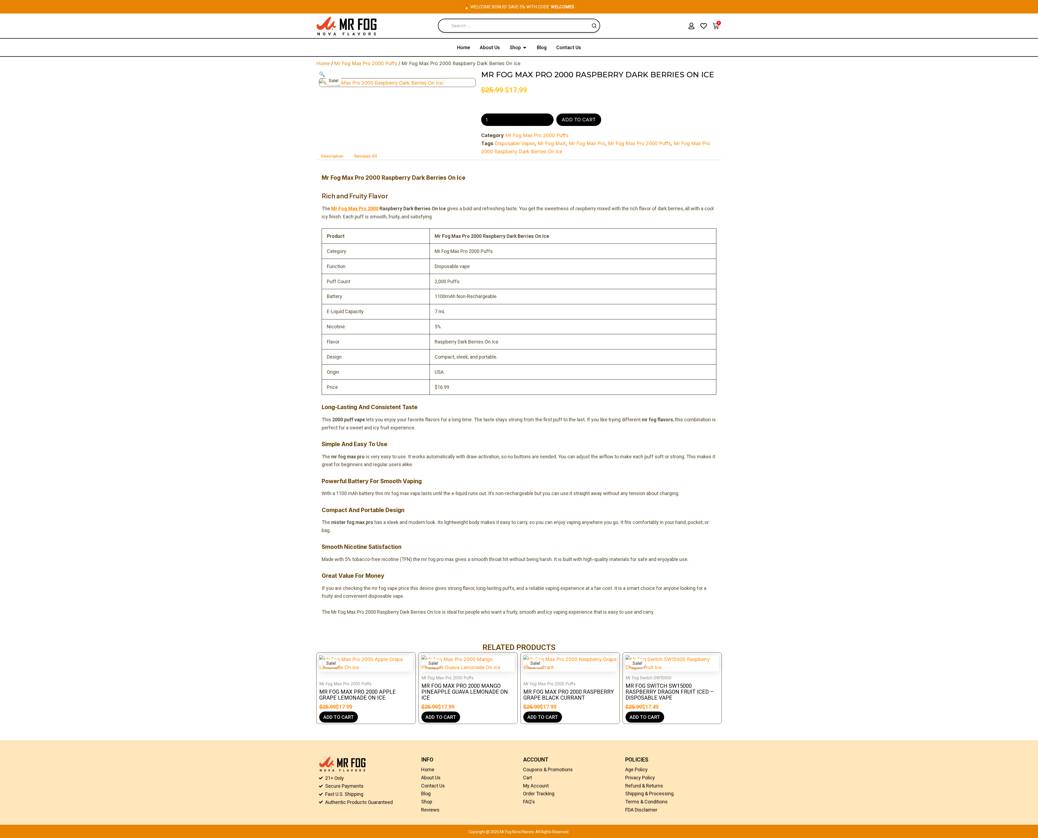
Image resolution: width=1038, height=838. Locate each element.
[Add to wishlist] (327, 78)
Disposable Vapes (515, 143)
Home (323, 63)
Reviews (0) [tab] (365, 156)
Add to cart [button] (338, 717)
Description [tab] (332, 156)
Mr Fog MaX (552, 143)
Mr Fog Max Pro (587, 143)
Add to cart (579, 119)
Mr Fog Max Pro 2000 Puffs (365, 63)
